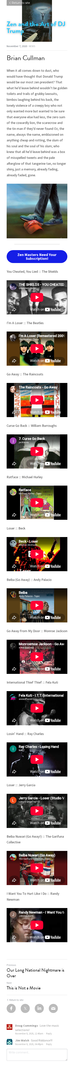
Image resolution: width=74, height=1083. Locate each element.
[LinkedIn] (39, 1008)
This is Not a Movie (24, 988)
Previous (11, 965)
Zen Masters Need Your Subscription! (37, 256)
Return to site (21, 3)
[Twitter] (25, 1008)
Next (9, 983)
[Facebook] (11, 1008)
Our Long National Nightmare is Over (35, 973)
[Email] (53, 1008)
